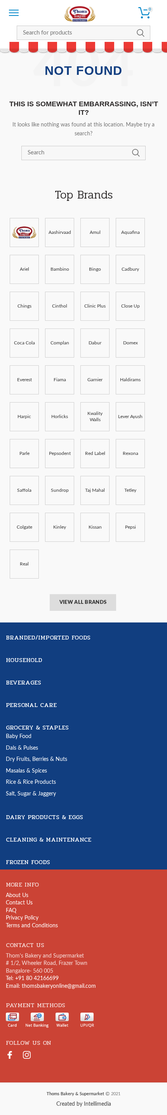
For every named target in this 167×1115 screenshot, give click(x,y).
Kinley (59, 527)
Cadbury (130, 269)
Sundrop (60, 490)
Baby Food (18, 736)
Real (24, 564)
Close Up (130, 306)
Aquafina (130, 232)
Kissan (95, 527)
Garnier (95, 379)
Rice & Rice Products (31, 782)
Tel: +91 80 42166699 (32, 978)
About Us (17, 895)
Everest (24, 379)
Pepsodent (60, 453)
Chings (24, 306)
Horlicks (59, 416)
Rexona (130, 453)
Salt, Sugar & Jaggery (31, 794)
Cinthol (59, 306)
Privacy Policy (22, 918)
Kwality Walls (95, 416)
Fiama (60, 379)
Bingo (95, 269)
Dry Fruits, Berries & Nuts (36, 759)
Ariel (24, 269)
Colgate (24, 527)
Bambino (59, 269)
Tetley (130, 490)
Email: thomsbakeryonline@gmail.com (51, 986)
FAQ (11, 910)
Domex (130, 343)
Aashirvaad (60, 232)
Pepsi (130, 527)
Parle (24, 453)
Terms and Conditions (32, 925)
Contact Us (19, 903)
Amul (95, 232)
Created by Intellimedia (83, 1104)
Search (140, 33)
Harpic (24, 416)
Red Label (95, 453)
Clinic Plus (95, 306)
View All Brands (83, 602)
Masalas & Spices (26, 771)
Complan (59, 343)
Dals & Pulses (22, 748)
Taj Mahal (95, 490)
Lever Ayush (130, 416)
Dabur (95, 343)
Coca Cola (24, 343)
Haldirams (130, 379)
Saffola (24, 490)
